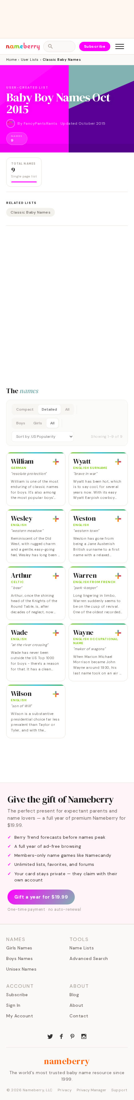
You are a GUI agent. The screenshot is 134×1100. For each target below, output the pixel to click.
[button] (67, 423)
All (67, 409)
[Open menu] (119, 46)
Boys (20, 423)
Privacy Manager (91, 1090)
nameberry (67, 1061)
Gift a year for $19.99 (41, 897)
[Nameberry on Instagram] (84, 1036)
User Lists (30, 59)
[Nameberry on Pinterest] (72, 1036)
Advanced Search (88, 958)
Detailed (49, 409)
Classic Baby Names (30, 212)
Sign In (13, 1005)
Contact (79, 1016)
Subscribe (95, 46)
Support (119, 1090)
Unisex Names (21, 969)
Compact (25, 409)
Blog (74, 994)
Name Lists (81, 948)
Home (11, 59)
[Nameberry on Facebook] (61, 1036)
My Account (19, 1016)
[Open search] (59, 46)
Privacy (65, 1090)
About (76, 1005)
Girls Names (19, 948)
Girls (37, 423)
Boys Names (19, 958)
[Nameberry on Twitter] (50, 1036)
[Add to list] (56, 462)
